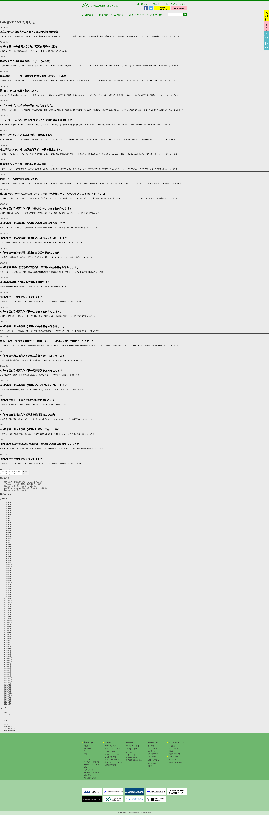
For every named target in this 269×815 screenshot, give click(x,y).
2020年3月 (8, 634)
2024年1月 (8, 560)
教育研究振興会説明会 (134, 760)
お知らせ (7, 712)
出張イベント (131, 755)
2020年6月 (8, 628)
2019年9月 (8, 646)
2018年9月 (8, 664)
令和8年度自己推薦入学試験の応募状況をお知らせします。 (32, 370)
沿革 (85, 751)
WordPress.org (9, 730)
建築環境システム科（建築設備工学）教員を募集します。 (32, 149)
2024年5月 (8, 552)
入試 (5, 716)
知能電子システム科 (112, 754)
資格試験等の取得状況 (91, 772)
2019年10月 (8, 644)
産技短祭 (129, 752)
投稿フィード (9, 726)
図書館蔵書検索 (174, 754)
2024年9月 (8, 544)
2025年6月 (8, 528)
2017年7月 (8, 684)
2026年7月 (8, 505)
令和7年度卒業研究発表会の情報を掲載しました (26, 282)
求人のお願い (173, 760)
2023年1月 (8, 580)
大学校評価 (87, 775)
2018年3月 (8, 672)
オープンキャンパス (154, 748)
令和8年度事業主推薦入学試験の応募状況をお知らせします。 (33, 355)
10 (6, 469)
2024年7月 (8, 548)
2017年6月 (8, 686)
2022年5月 (8, 592)
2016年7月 (8, 702)
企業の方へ (183, 4)
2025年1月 (8, 536)
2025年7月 (8, 526)
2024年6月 (8, 550)
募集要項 (150, 746)
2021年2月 (8, 616)
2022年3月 (8, 594)
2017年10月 (8, 682)
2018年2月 (8, 674)
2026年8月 (8, 503)
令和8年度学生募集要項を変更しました (21, 297)
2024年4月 (8, 554)
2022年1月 (8, 598)
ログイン (7, 724)
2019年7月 (8, 648)
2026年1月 (8, 514)
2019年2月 (8, 654)
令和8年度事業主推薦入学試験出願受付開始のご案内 (28, 400)
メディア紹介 (88, 770)
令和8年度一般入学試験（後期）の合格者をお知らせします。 (33, 223)
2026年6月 (8, 507)
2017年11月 (8, 680)
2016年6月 (8, 704)
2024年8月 (8, 546)
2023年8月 (8, 570)
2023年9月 (8, 568)
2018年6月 (8, 668)
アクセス (87, 759)
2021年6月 (8, 610)
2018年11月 (8, 660)
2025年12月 (8, 516)
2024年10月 (8, 542)
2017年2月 (8, 690)
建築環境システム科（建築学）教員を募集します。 (28, 164)
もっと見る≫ (174, 36)
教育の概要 (87, 748)
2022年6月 (8, 590)
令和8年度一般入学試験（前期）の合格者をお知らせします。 (33, 326)
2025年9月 (8, 522)
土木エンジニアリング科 (113, 762)
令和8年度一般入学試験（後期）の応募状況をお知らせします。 (35, 238)
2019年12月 (8, 640)
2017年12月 (8, 678)
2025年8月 (8, 524)
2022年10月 (8, 582)
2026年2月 (8, 512)
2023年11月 (8, 564)
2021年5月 (8, 612)
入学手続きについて (154, 756)
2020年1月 (8, 638)
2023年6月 (8, 572)
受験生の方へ (145, 4)
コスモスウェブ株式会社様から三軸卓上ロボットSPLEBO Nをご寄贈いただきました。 (48, 341)
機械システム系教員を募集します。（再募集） (26, 61)
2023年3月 (8, 576)
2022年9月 (8, 584)
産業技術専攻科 (110, 765)
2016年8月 (8, 700)
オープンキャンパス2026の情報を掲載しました (26, 134)
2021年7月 (8, 608)
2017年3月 (8, 688)
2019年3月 (8, 652)
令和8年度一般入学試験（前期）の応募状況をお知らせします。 (35, 385)
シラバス (87, 756)
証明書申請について (154, 763)
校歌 (85, 754)
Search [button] (25, 471)
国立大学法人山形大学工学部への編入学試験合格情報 (29, 31)
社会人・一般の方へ (170, 4)
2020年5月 (8, 630)
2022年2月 (8, 596)
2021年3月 (8, 614)
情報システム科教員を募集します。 (20, 90)
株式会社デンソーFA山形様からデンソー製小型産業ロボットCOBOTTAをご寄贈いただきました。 (55, 193)
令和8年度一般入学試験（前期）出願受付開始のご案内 (30, 429)
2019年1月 (8, 656)
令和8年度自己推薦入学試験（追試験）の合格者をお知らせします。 (37, 208)
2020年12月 (8, 620)
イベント (7, 714)
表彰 (85, 767)
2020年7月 (8, 626)
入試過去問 (151, 751)
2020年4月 (8, 632)
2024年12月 (8, 538)
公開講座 (172, 746)
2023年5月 (8, 574)
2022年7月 (8, 588)
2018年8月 (8, 666)
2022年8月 (8, 586)
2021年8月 (8, 606)
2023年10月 (8, 566)
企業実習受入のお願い (176, 762)
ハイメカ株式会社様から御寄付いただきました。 (27, 105)
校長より (87, 746)
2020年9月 (8, 624)
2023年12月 (8, 562)
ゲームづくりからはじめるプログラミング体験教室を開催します (36, 120)
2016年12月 (8, 694)
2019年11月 (8, 642)
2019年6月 (8, 650)
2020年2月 (8, 636)
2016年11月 (8, 696)
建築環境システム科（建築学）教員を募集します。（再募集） (34, 76)
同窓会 (149, 766)
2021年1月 (8, 618)
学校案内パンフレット (91, 764)
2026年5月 (8, 509)
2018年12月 (8, 658)
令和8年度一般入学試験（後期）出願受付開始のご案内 (30, 252)
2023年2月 (8, 578)
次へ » (10, 469)
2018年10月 (8, 662)
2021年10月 (8, 602)
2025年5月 (8, 530)
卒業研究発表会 (131, 757)
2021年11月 (8, 600)
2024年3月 (8, 556)
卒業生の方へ (157, 4)
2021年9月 (8, 604)
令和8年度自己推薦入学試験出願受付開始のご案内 (27, 414)
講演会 (171, 751)
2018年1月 (8, 676)
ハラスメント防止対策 (91, 762)
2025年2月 (8, 534)
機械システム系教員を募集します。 (20, 179)
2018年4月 (8, 670)
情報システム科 (110, 757)
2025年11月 (8, 518)
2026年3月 (8, 511)
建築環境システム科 (112, 759)
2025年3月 (8, 532)
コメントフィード (10, 728)
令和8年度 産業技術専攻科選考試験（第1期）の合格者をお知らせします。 (41, 444)
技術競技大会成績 (90, 778)
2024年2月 (8, 558)
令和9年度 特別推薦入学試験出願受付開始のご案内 (28, 46)
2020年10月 (8, 622)
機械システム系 (110, 746)
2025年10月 (8, 520)
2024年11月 (8, 540)
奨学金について (152, 754)
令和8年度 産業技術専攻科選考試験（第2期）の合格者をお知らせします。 (41, 267)
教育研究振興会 (174, 748)
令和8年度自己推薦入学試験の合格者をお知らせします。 (31, 311)
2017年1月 (8, 692)
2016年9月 (8, 698)
